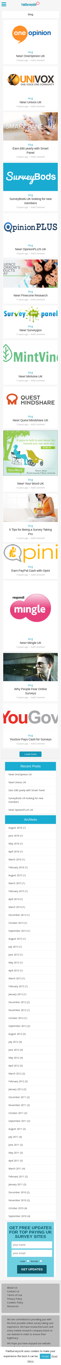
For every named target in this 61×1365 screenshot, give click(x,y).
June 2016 (13, 835)
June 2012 (13, 1049)
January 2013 (15, 994)
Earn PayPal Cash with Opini (30, 570)
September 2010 (17, 1216)
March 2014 (15, 907)
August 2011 (15, 1128)
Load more (30, 754)
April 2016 (13, 851)
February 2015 (16, 891)
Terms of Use (14, 1295)
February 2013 (16, 986)
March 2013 (15, 978)
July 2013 (13, 946)
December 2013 (17, 915)
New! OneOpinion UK (30, 56)
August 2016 (15, 827)
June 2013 (13, 954)
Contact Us (13, 1291)
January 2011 (15, 1184)
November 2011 (17, 1105)
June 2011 (13, 1144)
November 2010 (17, 1200)
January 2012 (15, 1089)
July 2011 (13, 1136)
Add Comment (38, 60)
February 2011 (16, 1176)
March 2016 (15, 859)
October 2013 (16, 922)
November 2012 (17, 1010)
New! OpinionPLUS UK (30, 249)
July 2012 (13, 1041)
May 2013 (13, 962)
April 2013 (13, 970)
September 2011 (17, 1121)
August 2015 (15, 875)
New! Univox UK (31, 102)
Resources (13, 1306)
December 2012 (17, 1002)
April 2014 (13, 899)
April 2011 (13, 1160)
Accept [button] (45, 1356)
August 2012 (15, 1033)
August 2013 (15, 938)
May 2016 (13, 843)
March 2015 (15, 883)
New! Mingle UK (30, 643)
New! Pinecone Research (31, 295)
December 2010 (17, 1192)
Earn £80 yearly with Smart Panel (26, 790)
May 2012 (13, 1057)
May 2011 (13, 1152)
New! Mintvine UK (31, 376)
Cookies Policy (15, 1302)
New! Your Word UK (30, 483)
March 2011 (15, 1168)
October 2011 (16, 1113)
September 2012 (17, 1026)
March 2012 (15, 1073)
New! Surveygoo (30, 330)
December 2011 (17, 1097)
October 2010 (16, 1208)
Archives (30, 819)
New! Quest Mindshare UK (30, 420)
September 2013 (17, 930)
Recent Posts (31, 766)
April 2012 (13, 1065)
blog (30, 52)
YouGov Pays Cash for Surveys (31, 739)
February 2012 (16, 1081)
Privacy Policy (14, 1298)
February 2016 (16, 867)
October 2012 (16, 1018)
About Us (12, 1287)
